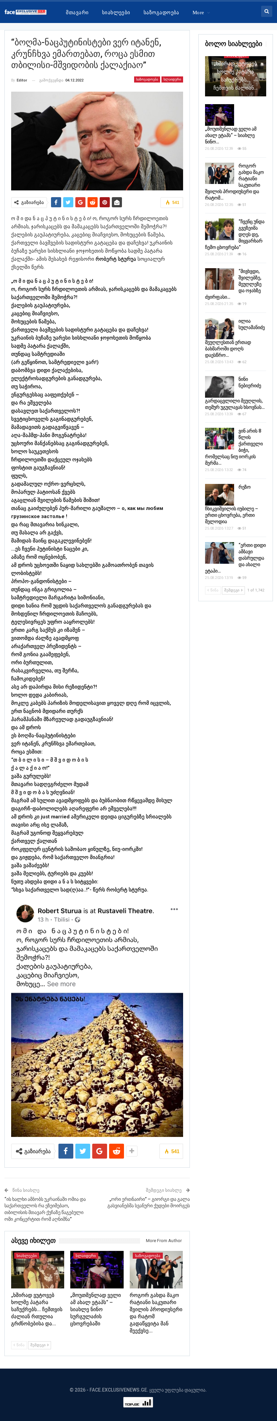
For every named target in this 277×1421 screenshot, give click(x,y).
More (198, 12)
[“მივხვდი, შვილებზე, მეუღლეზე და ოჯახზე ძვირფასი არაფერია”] (219, 279)
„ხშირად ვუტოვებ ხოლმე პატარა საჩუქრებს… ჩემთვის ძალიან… (235, 76)
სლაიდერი (172, 79)
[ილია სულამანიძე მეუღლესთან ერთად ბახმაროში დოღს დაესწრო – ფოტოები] (219, 329)
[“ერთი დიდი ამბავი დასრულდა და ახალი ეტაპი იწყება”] (219, 553)
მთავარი (77, 12)
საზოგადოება (161, 12)
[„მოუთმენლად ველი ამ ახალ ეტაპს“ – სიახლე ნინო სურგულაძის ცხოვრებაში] (97, 1269)
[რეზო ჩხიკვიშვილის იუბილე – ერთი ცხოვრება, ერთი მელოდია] (219, 495)
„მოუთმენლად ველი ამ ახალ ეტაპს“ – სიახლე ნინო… (230, 135)
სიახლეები (116, 12)
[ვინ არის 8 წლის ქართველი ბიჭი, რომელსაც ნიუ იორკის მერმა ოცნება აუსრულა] (219, 438)
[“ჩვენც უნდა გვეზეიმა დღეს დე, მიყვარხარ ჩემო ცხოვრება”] (219, 229)
